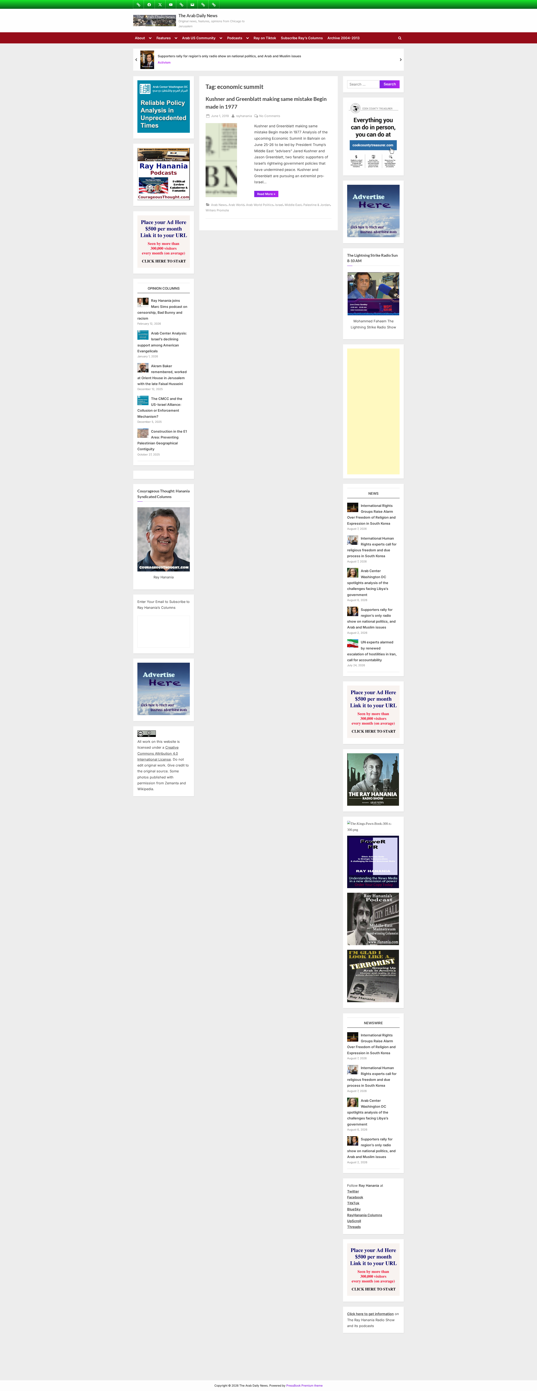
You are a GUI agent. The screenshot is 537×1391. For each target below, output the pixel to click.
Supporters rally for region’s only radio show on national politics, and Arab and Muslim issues (229, 56)
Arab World (236, 205)
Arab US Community (199, 38)
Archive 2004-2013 (343, 38)
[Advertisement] (373, 411)
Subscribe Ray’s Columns (302, 38)
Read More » (267, 194)
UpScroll (354, 1221)
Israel (279, 205)
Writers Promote (217, 210)
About (140, 38)
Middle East (293, 205)
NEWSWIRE (373, 1023)
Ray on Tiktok (265, 38)
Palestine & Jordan (316, 205)
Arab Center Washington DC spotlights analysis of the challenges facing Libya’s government (367, 583)
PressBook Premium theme (304, 1385)
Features (163, 38)
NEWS (373, 493)
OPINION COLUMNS (164, 288)
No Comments (269, 116)
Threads (354, 1227)
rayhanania (244, 116)
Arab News (219, 205)
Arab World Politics (260, 205)
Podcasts (234, 38)
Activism (164, 62)
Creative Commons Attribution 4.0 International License (158, 753)
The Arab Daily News (198, 15)
